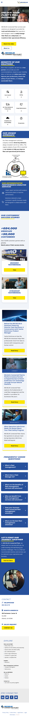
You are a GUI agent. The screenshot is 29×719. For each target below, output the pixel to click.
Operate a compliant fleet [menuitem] (10, 657)
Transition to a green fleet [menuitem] (11, 655)
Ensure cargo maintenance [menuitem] (11, 653)
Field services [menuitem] (8, 669)
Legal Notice (20, 712)
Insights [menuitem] (6, 660)
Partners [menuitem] (7, 677)
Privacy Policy (5, 712)
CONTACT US (8, 628)
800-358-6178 (6, 605)
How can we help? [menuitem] (8, 644)
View (14, 270)
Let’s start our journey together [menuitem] (12, 682)
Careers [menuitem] (6, 676)
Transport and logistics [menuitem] (10, 667)
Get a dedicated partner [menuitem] (10, 651)
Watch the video (9, 44)
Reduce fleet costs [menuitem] (9, 645)
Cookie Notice (13, 712)
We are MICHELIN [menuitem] (8, 672)
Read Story (14, 350)
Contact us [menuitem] (6, 681)
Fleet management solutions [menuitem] (11, 665)
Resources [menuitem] (7, 662)
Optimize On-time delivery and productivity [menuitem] (14, 647)
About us (6, 48)
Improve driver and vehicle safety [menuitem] (12, 649)
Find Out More (8, 560)
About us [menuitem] (7, 674)
